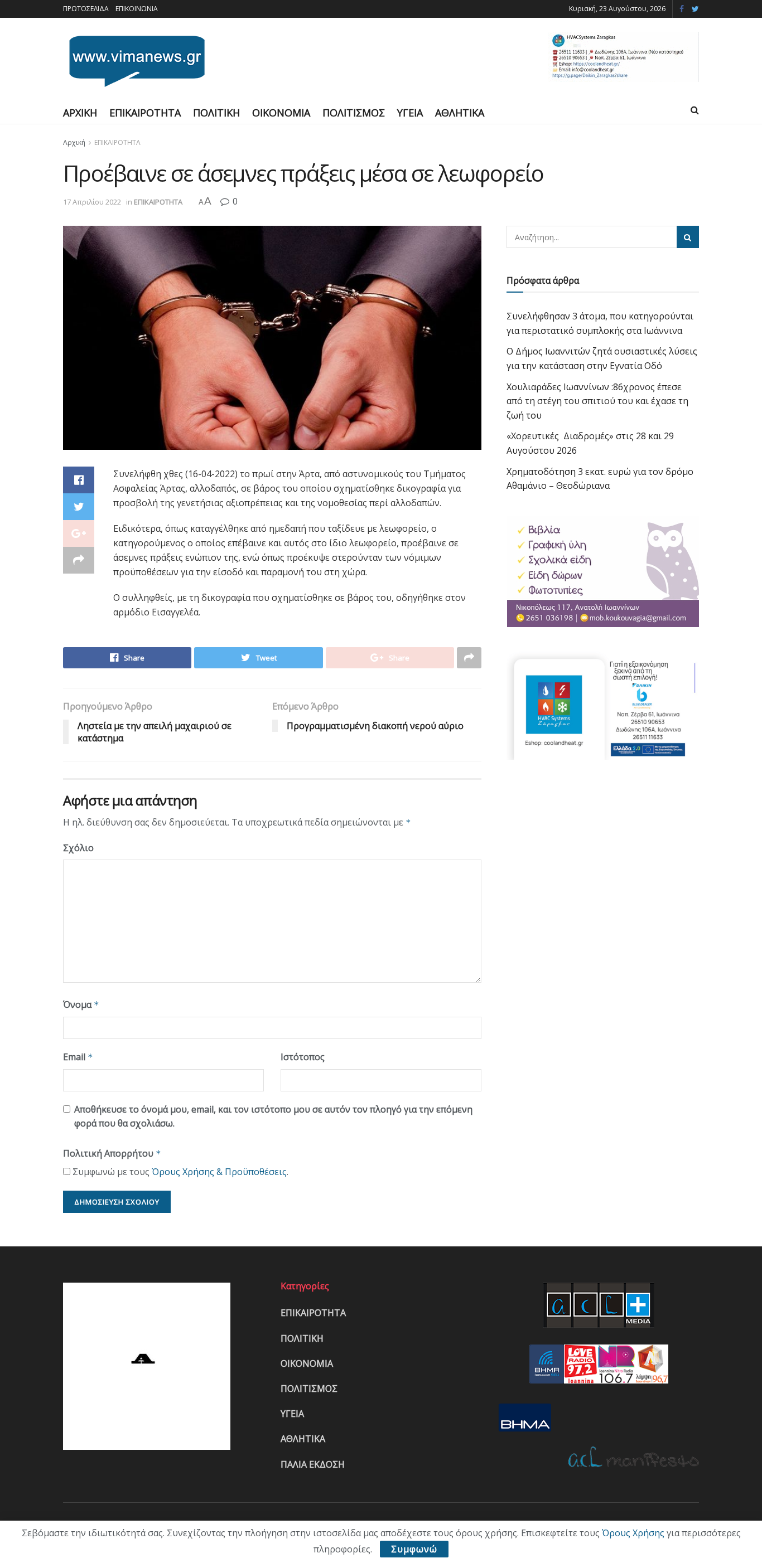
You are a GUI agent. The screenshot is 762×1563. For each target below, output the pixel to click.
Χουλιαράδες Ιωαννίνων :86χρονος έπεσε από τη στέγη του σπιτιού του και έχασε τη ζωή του (597, 401)
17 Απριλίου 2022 (92, 202)
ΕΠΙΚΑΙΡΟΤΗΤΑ (145, 112)
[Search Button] (688, 237)
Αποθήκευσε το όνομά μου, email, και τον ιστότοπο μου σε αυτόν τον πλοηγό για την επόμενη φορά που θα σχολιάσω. (273, 1116)
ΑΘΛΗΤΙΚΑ (459, 112)
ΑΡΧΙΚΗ (80, 112)
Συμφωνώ (414, 1549)
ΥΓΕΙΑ (410, 112)
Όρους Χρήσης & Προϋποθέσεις (219, 1172)
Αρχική (74, 142)
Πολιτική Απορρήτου (112, 1153)
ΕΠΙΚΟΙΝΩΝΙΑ (136, 8)
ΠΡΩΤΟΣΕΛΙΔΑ (86, 8)
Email (78, 1057)
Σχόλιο (78, 848)
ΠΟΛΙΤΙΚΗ (216, 112)
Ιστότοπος (303, 1057)
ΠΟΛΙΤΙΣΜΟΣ (353, 112)
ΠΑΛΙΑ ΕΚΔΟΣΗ (313, 1464)
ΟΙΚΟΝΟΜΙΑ (281, 112)
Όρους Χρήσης (633, 1533)
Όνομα (81, 1004)
